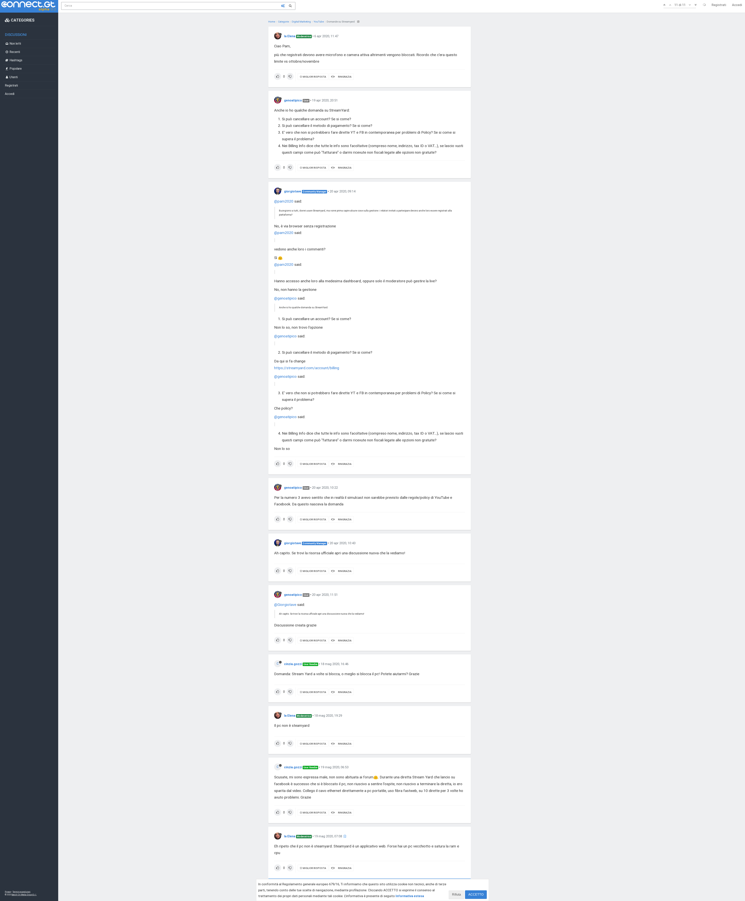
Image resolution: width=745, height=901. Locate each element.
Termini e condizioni (21, 892)
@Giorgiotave (285, 604)
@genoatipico (285, 298)
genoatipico (293, 100)
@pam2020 (283, 201)
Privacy (8, 892)
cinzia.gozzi (293, 664)
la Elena (289, 36)
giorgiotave (292, 191)
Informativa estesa (410, 896)
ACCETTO (475, 894)
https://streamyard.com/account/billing (306, 368)
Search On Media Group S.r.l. (24, 895)
